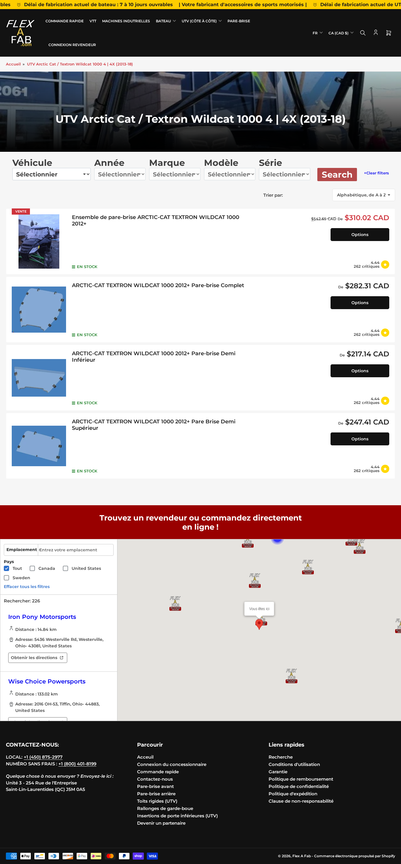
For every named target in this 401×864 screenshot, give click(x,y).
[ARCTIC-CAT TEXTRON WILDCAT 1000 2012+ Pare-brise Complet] (39, 309)
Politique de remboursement (301, 779)
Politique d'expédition (293, 793)
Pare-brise (239, 21)
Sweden (21, 577)
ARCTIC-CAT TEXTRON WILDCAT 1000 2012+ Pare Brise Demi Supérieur (153, 424)
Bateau (163, 21)
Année (109, 163)
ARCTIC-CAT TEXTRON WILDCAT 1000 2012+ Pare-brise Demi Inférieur (153, 356)
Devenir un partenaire (161, 823)
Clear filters (376, 173)
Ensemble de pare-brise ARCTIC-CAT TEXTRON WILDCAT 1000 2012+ (155, 220)
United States (86, 568)
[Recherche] (362, 32)
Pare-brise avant (155, 786)
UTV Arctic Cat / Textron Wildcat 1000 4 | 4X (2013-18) (80, 64)
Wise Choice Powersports (46, 681)
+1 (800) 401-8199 (77, 764)
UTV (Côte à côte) (199, 21)
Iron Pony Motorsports (42, 616)
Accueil (13, 64)
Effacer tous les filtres (27, 586)
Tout (17, 568)
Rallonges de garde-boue (165, 808)
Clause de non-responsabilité (301, 801)
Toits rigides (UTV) (157, 801)
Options (359, 234)
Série (270, 163)
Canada (46, 568)
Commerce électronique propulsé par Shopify (354, 856)
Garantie (278, 771)
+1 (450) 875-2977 (43, 757)
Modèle (221, 163)
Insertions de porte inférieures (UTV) (177, 815)
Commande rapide (65, 21)
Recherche (281, 757)
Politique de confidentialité (299, 786)
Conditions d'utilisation (294, 764)
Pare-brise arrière (156, 793)
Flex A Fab (301, 856)
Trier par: (273, 195)
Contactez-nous (155, 779)
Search (337, 174)
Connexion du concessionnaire (171, 764)
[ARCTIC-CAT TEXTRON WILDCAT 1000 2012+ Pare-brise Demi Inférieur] (39, 378)
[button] (359, 546)
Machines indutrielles (126, 21)
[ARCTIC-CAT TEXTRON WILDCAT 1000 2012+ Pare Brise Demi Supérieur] (39, 446)
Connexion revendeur (72, 45)
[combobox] (75, 549)
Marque (167, 163)
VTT (93, 21)
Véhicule (32, 163)
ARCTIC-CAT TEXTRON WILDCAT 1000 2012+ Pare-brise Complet (158, 285)
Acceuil (145, 757)
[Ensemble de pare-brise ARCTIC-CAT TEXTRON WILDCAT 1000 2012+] (39, 241)
